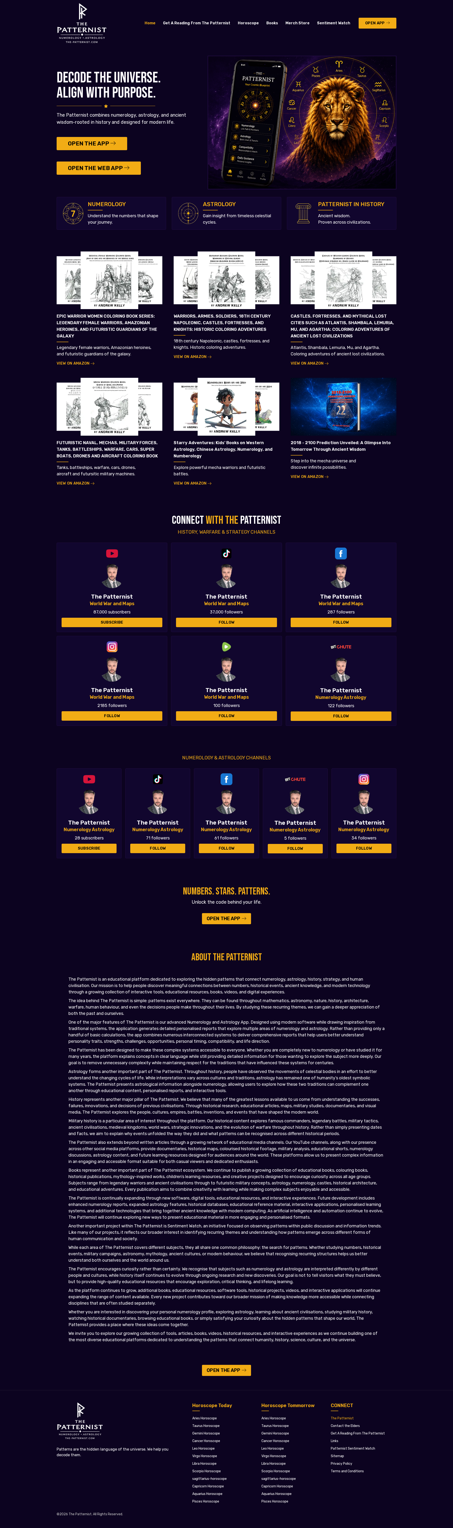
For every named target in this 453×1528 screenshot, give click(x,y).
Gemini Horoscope (206, 1433)
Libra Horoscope (204, 1464)
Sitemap (337, 1456)
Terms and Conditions (347, 1471)
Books (272, 23)
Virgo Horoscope (204, 1456)
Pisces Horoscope (205, 1501)
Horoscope (248, 23)
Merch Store (297, 23)
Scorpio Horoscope (206, 1471)
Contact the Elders (345, 1426)
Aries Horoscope (204, 1418)
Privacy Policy (341, 1464)
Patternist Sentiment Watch (353, 1449)
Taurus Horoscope (206, 1426)
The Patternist (342, 1418)
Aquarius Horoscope (207, 1494)
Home (150, 23)
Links (334, 1441)
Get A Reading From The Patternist (196, 23)
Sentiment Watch (333, 23)
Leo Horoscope (203, 1449)
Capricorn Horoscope (208, 1486)
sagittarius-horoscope (209, 1479)
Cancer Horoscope (206, 1441)
